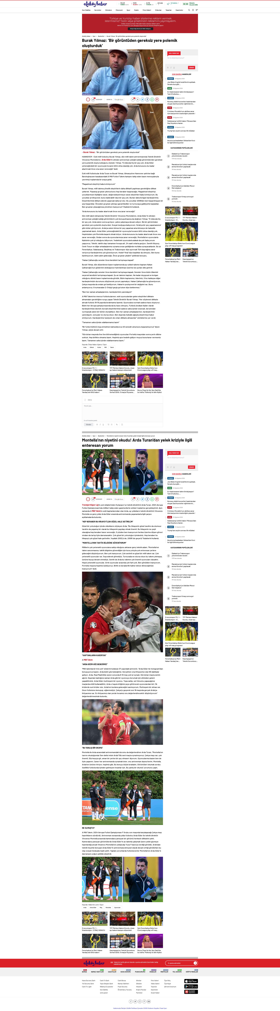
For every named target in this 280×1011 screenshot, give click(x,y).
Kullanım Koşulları (153, 1008)
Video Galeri (155, 984)
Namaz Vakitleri (97, 971)
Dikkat (92, 347)
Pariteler (164, 971)
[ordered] (108, 424)
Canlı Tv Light (87, 987)
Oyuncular (117, 907)
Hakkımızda (117, 1008)
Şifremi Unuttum (170, 987)
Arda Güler (93, 907)
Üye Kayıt (167, 984)
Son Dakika (86, 10)
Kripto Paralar (192, 971)
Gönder (88, 424)
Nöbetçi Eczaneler (106, 987)
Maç (101, 907)
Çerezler (140, 1008)
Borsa (84, 971)
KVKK (145, 1008)
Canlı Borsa (122, 980)
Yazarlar (169, 10)
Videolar (158, 10)
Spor (128, 10)
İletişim (124, 1008)
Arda (84, 347)
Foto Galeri (147, 10)
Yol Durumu (177, 971)
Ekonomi (119, 10)
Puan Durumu (140, 971)
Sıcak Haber (155, 993)
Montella (108, 907)
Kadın (136, 10)
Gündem (108, 10)
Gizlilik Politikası (132, 1008)
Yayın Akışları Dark (106, 984)
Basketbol (101, 36)
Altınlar (138, 980)
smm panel (104, 993)
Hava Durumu (126, 971)
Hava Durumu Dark (88, 980)
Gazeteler (179, 10)
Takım (112, 347)
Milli (105, 347)
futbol (99, 347)
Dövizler (139, 984)
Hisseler (153, 971)
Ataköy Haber (86, 36)
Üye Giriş (167, 980)
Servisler (97, 10)
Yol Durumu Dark (88, 984)
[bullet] (111, 424)
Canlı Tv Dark (104, 980)
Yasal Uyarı (163, 1008)
